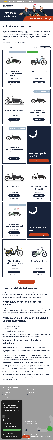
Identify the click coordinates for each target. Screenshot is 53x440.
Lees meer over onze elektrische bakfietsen (13, 42)
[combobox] (43, 5)
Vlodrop (24, 1)
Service (27, 419)
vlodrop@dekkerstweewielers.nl (36, 394)
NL (44, 5)
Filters (26, 437)
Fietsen (4, 22)
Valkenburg (30, 1)
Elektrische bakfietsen (13, 22)
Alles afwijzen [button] (11, 433)
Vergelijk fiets (15, 84)
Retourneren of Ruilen (33, 436)
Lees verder (11, 413)
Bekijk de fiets (14, 82)
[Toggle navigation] (49, 6)
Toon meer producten (26, 282)
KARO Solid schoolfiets (31, 423)
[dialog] (11, 419)
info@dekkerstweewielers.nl (11, 394)
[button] (12, 436)
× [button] (20, 401)
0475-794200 (32, 392)
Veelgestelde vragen (30, 421)
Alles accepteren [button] (11, 429)
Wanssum (19, 1)
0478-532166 (7, 392)
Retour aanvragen (46, 436)
